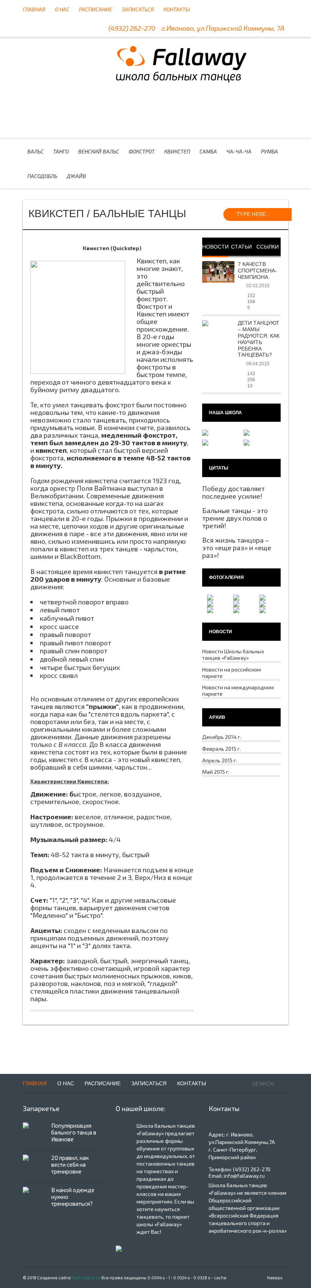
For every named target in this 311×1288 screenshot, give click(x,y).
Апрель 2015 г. (219, 760)
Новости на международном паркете (238, 690)
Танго (61, 151)
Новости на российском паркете (231, 672)
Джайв (76, 176)
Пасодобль (42, 176)
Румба (269, 151)
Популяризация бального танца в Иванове (73, 1132)
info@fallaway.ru (244, 1175)
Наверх (275, 1277)
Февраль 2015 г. (221, 748)
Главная (34, 9)
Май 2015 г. (215, 771)
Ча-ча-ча (238, 151)
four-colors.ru (86, 1277)
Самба (208, 151)
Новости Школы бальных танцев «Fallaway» (233, 654)
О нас (62, 9)
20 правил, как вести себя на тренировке (70, 1164)
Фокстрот (142, 151)
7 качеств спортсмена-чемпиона (257, 270)
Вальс (35, 151)
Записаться (138, 9)
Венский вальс (98, 151)
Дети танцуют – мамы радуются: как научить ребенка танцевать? (259, 339)
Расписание (95, 9)
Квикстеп (181, 63)
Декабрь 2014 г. (221, 737)
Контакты (176, 9)
